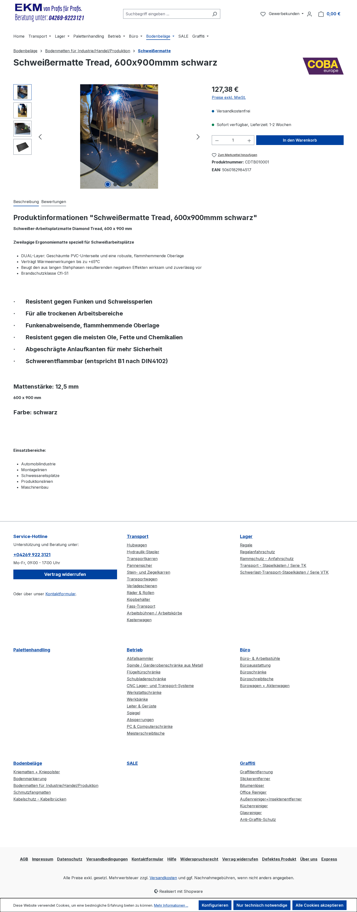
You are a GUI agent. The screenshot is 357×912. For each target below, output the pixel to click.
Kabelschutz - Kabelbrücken (39, 799)
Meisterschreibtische (146, 733)
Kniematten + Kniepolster (36, 771)
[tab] (26, 201)
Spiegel (133, 712)
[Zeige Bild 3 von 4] (123, 184)
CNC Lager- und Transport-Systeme (160, 685)
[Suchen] (214, 14)
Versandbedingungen (107, 859)
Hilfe (171, 859)
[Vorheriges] (40, 137)
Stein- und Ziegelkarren (148, 572)
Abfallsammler (140, 658)
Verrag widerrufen (240, 859)
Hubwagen (137, 545)
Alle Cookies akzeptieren (319, 905)
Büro (245, 649)
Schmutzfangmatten (32, 792)
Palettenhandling (31, 649)
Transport (137, 536)
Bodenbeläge (27, 763)
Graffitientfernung (256, 771)
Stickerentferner (255, 778)
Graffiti (247, 763)
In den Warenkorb (300, 140)
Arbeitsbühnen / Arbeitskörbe (154, 613)
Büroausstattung (255, 665)
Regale (246, 545)
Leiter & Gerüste (141, 706)
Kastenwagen (139, 619)
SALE (132, 763)
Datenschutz (69, 859)
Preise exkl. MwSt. (229, 97)
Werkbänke (137, 699)
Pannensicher (139, 565)
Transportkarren (142, 558)
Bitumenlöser (252, 785)
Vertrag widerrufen (65, 574)
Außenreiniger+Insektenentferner (271, 799)
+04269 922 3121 (32, 554)
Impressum (42, 859)
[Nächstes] (198, 137)
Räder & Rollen (140, 592)
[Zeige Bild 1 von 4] (108, 184)
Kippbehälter (138, 599)
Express (329, 859)
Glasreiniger (251, 812)
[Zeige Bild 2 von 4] (115, 184)
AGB (24, 859)
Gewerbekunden (285, 13)
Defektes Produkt (279, 859)
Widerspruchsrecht (199, 859)
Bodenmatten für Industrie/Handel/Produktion (55, 785)
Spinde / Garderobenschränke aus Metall (165, 665)
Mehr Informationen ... (171, 905)
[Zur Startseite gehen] (49, 13)
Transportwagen (142, 579)
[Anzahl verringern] (217, 140)
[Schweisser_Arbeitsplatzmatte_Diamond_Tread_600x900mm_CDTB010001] (119, 136)
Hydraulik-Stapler (143, 551)
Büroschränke (253, 672)
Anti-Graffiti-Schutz (258, 819)
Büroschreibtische (256, 678)
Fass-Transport (141, 606)
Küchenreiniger (254, 805)
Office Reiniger (253, 792)
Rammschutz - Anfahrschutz (267, 558)
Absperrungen (140, 719)
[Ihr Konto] (309, 14)
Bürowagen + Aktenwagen (264, 685)
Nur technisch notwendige (262, 905)
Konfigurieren (215, 905)
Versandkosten (163, 877)
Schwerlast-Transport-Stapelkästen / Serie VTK (284, 572)
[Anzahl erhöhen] (249, 140)
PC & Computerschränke (150, 726)
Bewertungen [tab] (53, 201)
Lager (246, 536)
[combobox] (166, 14)
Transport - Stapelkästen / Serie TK (273, 565)
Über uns (308, 859)
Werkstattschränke (144, 692)
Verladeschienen (142, 585)
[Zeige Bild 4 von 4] (130, 184)
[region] (107, 136)
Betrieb (135, 649)
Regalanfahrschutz (257, 551)
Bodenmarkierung (29, 778)
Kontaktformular (60, 593)
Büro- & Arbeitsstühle (260, 658)
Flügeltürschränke (144, 672)
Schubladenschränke (146, 678)
